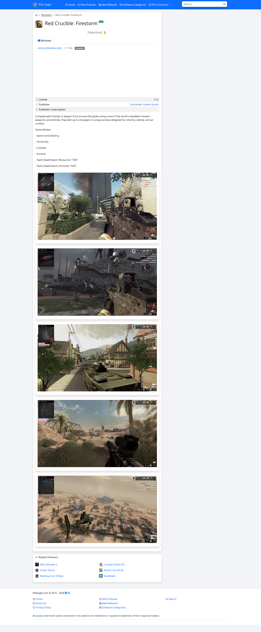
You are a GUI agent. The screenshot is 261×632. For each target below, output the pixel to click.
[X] (69, 593)
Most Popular (88, 4)
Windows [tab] (45, 40)
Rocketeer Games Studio (144, 104)
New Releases (109, 4)
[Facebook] (66, 593)
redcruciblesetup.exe (50, 48)
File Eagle (44, 4)
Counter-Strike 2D (114, 564)
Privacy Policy (43, 607)
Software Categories (134, 4)
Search (172, 599)
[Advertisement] (97, 73)
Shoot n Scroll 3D (114, 570)
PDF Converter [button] (160, 4)
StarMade (109, 576)
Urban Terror (47, 570)
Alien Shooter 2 (48, 564)
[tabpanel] (98, 48)
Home (71, 4)
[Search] (224, 4)
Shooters (46, 15)
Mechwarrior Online (51, 576)
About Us (41, 603)
